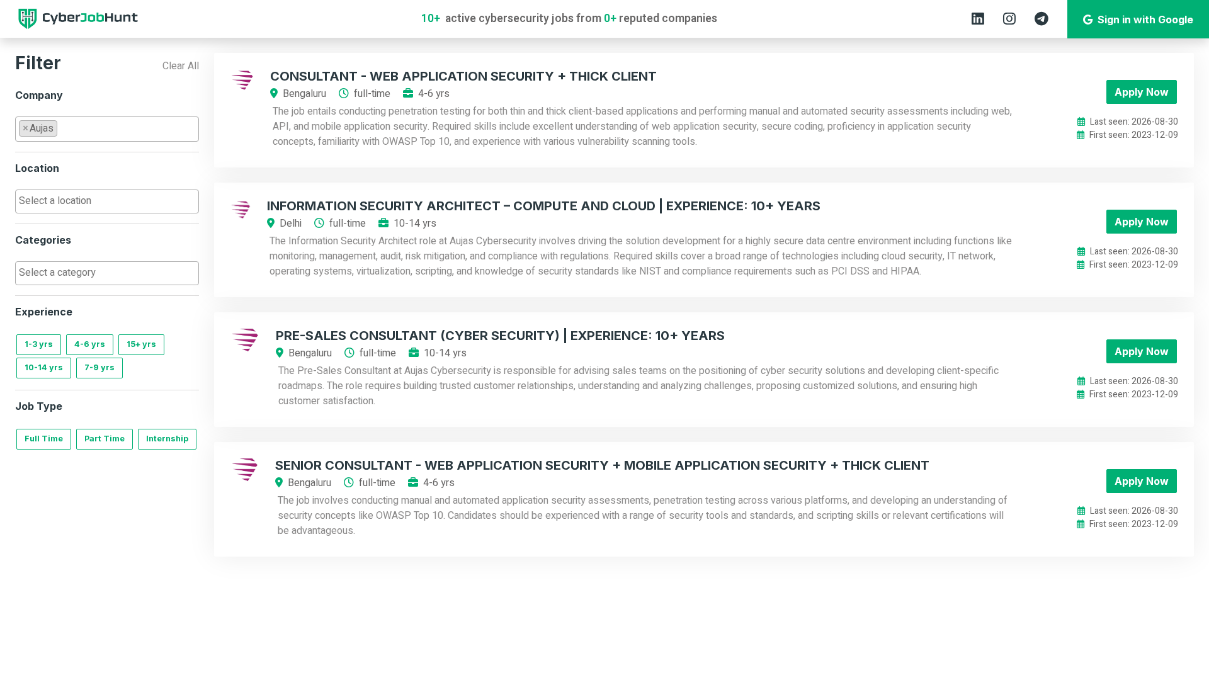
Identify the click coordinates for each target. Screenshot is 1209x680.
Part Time (104, 438)
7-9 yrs (99, 367)
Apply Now (1142, 92)
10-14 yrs (44, 367)
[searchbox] (64, 127)
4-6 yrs (89, 344)
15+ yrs (141, 344)
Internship (167, 438)
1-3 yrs (39, 344)
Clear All (180, 66)
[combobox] (107, 129)
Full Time (44, 438)
